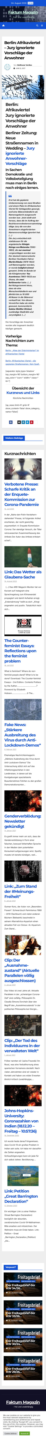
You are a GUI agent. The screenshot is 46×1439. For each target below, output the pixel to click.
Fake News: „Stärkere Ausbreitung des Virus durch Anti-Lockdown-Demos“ (22, 734)
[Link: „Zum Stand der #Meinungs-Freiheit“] (23, 880)
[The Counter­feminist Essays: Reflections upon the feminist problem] (23, 634)
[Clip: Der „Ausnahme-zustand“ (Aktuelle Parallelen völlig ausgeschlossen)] (23, 954)
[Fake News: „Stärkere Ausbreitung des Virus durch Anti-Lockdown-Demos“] (23, 718)
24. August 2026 (15, 1292)
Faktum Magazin (23, 12)
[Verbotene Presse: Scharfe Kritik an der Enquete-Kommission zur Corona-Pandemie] (23, 478)
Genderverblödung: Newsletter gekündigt (22, 821)
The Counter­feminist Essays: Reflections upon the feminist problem (20, 650)
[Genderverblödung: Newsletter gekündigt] (23, 810)
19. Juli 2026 (14, 1376)
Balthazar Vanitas (24, 65)
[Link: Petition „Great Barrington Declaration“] (23, 1185)
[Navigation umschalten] (42, 25)
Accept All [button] (24, 1433)
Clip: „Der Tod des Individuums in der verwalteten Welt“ (22, 1045)
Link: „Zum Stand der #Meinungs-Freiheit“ (20, 891)
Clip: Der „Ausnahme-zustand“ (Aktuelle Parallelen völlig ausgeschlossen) (21, 970)
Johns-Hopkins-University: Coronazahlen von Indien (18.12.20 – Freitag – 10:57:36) (21, 1120)
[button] (37, 25)
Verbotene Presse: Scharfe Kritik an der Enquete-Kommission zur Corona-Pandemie (21, 494)
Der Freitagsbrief (13, 1281)
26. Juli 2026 (14, 1348)
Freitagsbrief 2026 (28, 1281)
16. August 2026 (15, 1320)
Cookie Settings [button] (11, 1433)
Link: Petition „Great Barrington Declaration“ (21, 1196)
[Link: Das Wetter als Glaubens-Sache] (23, 565)
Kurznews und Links (23, 393)
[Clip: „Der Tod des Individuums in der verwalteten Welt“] (23, 1034)
